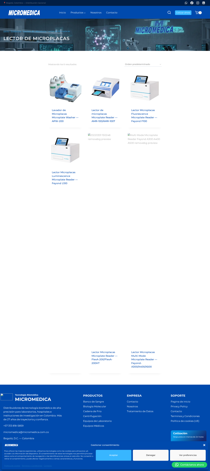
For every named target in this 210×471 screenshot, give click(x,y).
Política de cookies (12, 466)
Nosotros (95, 12)
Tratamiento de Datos (140, 411)
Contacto (48, 466)
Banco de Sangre (93, 401)
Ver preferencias (188, 455)
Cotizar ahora (183, 12)
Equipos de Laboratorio (97, 421)
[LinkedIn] (204, 3)
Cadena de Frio (92, 411)
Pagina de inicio (180, 401)
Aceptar (113, 455)
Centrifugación (92, 416)
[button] (204, 445)
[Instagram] (198, 3)
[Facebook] (192, 3)
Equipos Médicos (93, 425)
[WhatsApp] (186, 3)
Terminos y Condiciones (32, 466)
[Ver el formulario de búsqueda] (169, 13)
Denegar (150, 455)
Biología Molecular (94, 406)
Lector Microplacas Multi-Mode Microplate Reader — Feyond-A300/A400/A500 (144, 359)
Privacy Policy (179, 406)
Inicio (62, 12)
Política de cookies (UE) (185, 421)
